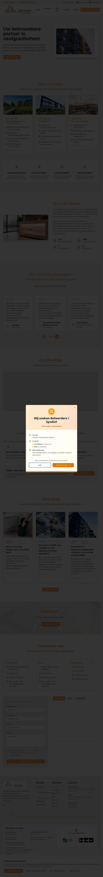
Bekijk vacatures (61, 465)
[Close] (74, 407)
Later (40, 465)
